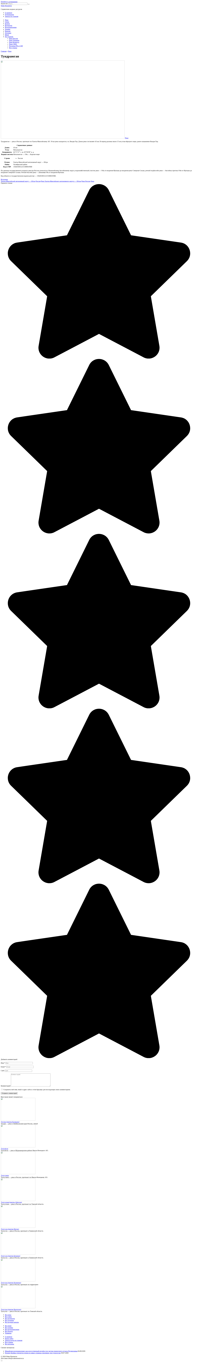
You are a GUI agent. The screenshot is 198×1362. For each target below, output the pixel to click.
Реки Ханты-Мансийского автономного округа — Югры (61, 181)
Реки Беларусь (14, 42)
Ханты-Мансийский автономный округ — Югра (18, 181)
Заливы (7, 29)
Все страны (13, 48)
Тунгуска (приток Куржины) (11, 1283)
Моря (7, 35)
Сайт (2, 1070)
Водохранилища (10, 27)
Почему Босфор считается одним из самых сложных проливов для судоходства (33, 1353)
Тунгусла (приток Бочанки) (10, 1256)
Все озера (8, 1317)
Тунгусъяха (5, 1175)
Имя (3, 1063)
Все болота (9, 1331)
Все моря (8, 1326)
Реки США (13, 44)
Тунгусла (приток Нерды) (10, 1229)
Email (3, 1067)
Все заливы (9, 1327)
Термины (8, 1333)
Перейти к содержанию (9, 2)
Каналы (7, 31)
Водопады (8, 25)
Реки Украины (14, 40)
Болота (7, 24)
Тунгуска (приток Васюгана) (11, 1309)
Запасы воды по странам (13, 1340)
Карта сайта (9, 1338)
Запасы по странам (11, 16)
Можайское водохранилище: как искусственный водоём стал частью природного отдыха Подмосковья (41, 1351)
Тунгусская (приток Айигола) (11, 1202)
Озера (7, 22)
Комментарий (6, 1086)
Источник (4, 179)
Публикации (9, 14)
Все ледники (9, 1320)
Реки (6, 20)
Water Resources (6, 6)
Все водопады (10, 1318)
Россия (38, 181)
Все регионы (9, 1344)
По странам (9, 37)
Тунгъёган (4, 1149)
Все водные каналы (12, 1322)
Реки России (13, 38)
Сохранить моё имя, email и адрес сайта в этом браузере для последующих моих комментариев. (36, 1089)
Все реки (8, 1315)
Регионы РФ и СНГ (16, 46)
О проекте (8, 13)
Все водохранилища (12, 1329)
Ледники (8, 33)
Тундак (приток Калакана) (10, 1122)
